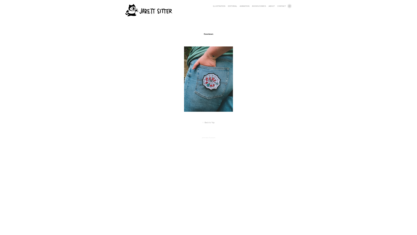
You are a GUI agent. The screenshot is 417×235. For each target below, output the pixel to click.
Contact (281, 6)
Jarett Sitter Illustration (208, 138)
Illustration (219, 6)
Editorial (232, 6)
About (272, 6)
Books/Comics (259, 6)
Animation (244, 6)
